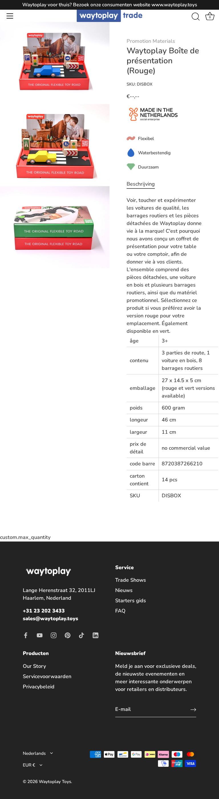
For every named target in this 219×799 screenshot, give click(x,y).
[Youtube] (39, 634)
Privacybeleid (38, 686)
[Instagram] (53, 634)
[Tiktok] (81, 634)
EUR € (29, 765)
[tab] (144, 184)
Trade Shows (130, 580)
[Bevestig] (193, 709)
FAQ (120, 610)
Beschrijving (141, 184)
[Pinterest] (67, 634)
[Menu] (10, 16)
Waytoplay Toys (55, 781)
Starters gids (130, 600)
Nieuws (124, 590)
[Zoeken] (195, 17)
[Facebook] (26, 634)
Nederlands (34, 753)
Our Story (34, 666)
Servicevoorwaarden (47, 676)
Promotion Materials (151, 41)
